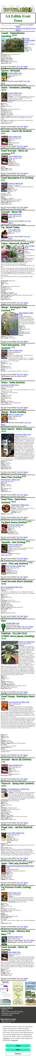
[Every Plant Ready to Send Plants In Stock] (17, 993)
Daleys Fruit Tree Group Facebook (12, 1011)
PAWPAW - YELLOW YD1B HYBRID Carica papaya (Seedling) (17, 636)
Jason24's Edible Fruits (15, 183)
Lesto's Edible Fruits (15, 214)
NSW (17, 28)
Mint (3, 620)
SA (34, 28)
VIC (24, 28)
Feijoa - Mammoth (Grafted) (17, 243)
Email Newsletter (6, 1015)
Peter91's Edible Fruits (15, 545)
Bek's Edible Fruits (14, 952)
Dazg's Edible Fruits (14, 137)
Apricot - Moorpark (10, 70)
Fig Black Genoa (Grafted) (16, 522)
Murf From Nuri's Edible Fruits (15, 566)
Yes (18, 66)
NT (32, 28)
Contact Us (4, 1010)
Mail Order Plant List (8, 1021)
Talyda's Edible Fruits (13, 623)
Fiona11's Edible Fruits (15, 350)
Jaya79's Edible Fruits (15, 93)
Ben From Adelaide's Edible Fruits (12, 587)
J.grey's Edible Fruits (15, 156)
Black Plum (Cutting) (13, 477)
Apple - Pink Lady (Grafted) (16, 563)
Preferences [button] (14, 1040)
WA (27, 28)
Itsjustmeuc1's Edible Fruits (10, 385)
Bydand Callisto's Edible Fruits (30, 40)
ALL (14, 28)
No (21, 66)
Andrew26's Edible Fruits (23, 434)
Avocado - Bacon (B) (11, 212)
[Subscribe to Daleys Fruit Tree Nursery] (5, 989)
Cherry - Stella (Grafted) (13, 382)
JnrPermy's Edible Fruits (16, 525)
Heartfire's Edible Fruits (15, 937)
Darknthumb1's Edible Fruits (20, 505)
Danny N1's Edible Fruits (27, 642)
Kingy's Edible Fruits (14, 893)
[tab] (4, 6)
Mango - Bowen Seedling (13, 412)
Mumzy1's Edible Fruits (15, 414)
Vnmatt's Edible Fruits (15, 73)
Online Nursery (6, 1023)
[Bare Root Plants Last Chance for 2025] (18, 11)
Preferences (18, 1053)
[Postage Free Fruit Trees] (5, 1002)
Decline (18, 1049)
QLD (21, 28)
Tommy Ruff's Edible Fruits (15, 833)
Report (26, 66)
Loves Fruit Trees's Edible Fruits (18, 702)
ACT (29, 28)
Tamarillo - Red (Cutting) (15, 542)
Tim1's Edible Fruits (14, 230)
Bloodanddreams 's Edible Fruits (18, 789)
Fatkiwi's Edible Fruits (15, 765)
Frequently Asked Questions (10, 1013)
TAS (17, 30)
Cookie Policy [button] (6, 1038)
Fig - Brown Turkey (10, 227)
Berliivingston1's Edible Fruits (10, 480)
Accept (18, 1045)
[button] (2, 10)
